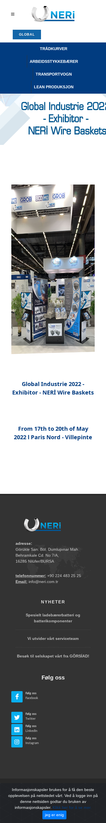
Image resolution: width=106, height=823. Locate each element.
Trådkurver (53, 48)
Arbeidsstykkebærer (54, 61)
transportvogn (54, 74)
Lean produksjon (53, 87)
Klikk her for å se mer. (72, 807)
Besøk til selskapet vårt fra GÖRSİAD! (53, 656)
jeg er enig (54, 815)
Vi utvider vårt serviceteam (53, 638)
